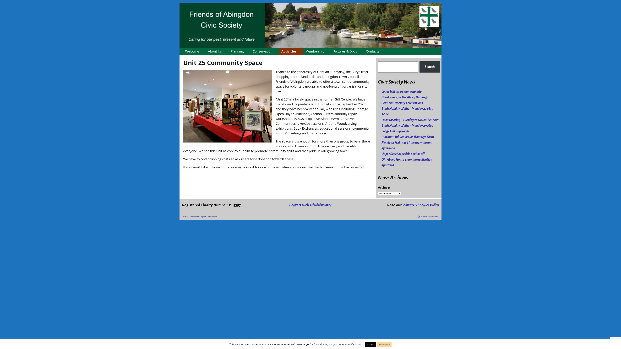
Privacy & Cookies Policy (420, 205)
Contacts (372, 51)
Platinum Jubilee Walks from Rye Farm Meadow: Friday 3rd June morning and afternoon (407, 142)
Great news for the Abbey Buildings (405, 97)
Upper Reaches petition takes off (403, 154)
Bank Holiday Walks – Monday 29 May (407, 125)
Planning (237, 51)
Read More (384, 344)
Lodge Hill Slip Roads (395, 131)
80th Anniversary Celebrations (402, 103)
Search (430, 67)
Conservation (262, 51)
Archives (384, 187)
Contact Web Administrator (310, 205)
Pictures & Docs (345, 51)
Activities (288, 51)
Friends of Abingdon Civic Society (203, 217)
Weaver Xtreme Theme (429, 217)
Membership (314, 51)
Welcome (192, 51)
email (359, 167)
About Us (215, 51)
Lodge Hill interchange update (401, 92)
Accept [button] (370, 344)
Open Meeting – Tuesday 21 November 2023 (410, 120)
